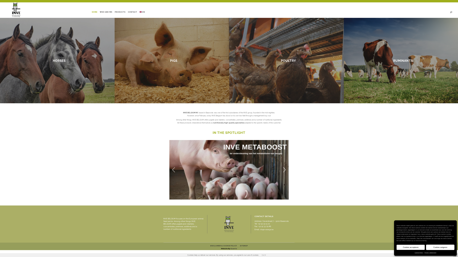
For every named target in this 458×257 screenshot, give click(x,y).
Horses (59, 60)
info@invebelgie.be (266, 229)
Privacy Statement (430, 252)
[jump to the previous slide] (174, 170)
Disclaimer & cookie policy (223, 246)
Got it (264, 255)
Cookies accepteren (411, 247)
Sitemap (244, 246)
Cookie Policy (419, 252)
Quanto (233, 249)
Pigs (173, 60)
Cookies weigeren (440, 247)
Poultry (288, 60)
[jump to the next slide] (284, 170)
